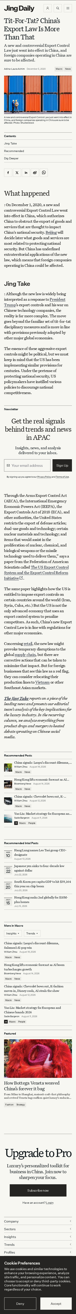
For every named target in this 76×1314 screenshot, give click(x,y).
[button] (48, 8)
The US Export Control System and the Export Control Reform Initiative (36, 572)
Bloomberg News (22, 783)
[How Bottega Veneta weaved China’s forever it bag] (38, 1058)
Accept (56, 1304)
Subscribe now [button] (38, 1190)
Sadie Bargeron (22, 817)
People (31, 823)
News (68, 68)
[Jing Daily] (19, 9)
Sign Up (62, 465)
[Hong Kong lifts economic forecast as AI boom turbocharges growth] (8, 784)
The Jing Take (16, 698)
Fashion (9, 1104)
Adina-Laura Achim (14, 68)
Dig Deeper (11, 158)
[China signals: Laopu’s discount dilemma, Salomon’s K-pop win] (8, 767)
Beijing (51, 232)
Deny (20, 1304)
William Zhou (21, 766)
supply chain (25, 654)
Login (50, 1202)
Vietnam (42, 682)
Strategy (20, 1104)
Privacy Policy (44, 476)
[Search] (58, 8)
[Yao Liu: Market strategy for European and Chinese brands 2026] (8, 819)
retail (28, 643)
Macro (59, 68)
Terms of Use (62, 476)
